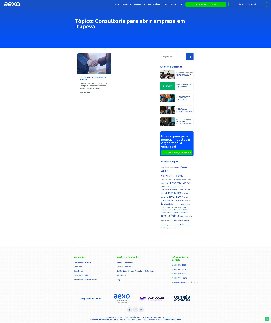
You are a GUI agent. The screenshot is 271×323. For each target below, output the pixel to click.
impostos (185, 200)
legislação (167, 203)
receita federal (170, 216)
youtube (169, 228)
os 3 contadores (177, 210)
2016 (162, 167)
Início (117, 4)
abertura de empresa (172, 167)
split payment (168, 225)
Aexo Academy (154, 4)
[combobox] (173, 56)
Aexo (184, 166)
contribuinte (174, 193)
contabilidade (180, 183)
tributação (179, 224)
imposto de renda (177, 200)
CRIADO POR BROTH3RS (171, 320)
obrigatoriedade (166, 210)
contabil (166, 183)
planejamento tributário (179, 212)
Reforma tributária (186, 216)
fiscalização (176, 197)
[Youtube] (141, 309)
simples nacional (182, 220)
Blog (165, 4)
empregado (185, 193)
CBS (170, 179)
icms (169, 200)
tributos (188, 225)
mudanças (185, 207)
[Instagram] (135, 309)
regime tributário (165, 220)
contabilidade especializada (170, 189)
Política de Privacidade (151, 320)
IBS (167, 200)
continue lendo (85, 92)
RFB (172, 220)
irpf (189, 200)
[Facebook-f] (129, 309)
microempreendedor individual (172, 207)
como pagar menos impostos (183, 179)
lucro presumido (179, 204)
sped (162, 225)
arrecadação (165, 179)
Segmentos (138, 4)
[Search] (190, 56)
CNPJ (173, 179)
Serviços (125, 4)
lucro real (187, 204)
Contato (172, 4)
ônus (174, 228)
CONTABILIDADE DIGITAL (172, 187)
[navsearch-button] (182, 4)
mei (162, 207)
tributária (164, 228)
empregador (165, 197)
